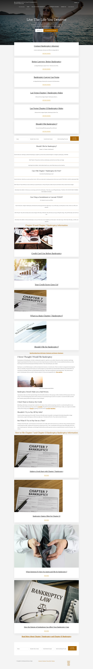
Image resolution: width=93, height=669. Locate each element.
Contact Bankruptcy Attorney (46, 46)
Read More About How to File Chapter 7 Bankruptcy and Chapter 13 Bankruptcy (46, 353)
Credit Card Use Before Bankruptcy (46, 253)
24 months (40, 406)
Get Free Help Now (74, 139)
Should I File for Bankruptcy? (46, 347)
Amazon (32, 408)
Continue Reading (46, 53)
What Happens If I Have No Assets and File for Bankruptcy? (46, 572)
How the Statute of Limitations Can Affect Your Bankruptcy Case (46, 627)
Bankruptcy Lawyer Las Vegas (46, 77)
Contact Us (39, 30)
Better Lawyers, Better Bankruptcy (46, 61)
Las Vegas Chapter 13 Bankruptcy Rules (46, 108)
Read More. (53, 408)
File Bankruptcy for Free (50, 30)
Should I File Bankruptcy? (46, 124)
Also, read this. (59, 372)
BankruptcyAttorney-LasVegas (26, 3)
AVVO (69, 663)
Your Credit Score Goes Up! (46, 284)
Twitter (68, 661)
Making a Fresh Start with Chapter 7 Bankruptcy (46, 471)
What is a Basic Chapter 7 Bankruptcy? (46, 315)
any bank (48, 408)
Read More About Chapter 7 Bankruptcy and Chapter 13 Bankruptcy (46, 636)
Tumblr (68, 665)
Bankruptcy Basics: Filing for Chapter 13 (46, 516)
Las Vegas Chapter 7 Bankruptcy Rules (46, 93)
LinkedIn (68, 664)
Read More (46, 475)
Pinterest (68, 662)
